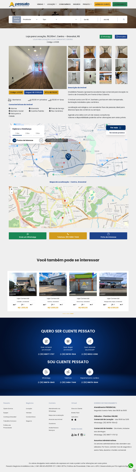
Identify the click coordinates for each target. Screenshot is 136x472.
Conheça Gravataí (9, 417)
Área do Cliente (103, 4)
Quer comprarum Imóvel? (46, 348)
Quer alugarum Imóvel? (68, 348)
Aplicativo (74, 417)
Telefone (68, 378)
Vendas (40, 4)
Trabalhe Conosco (9, 421)
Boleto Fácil (75, 413)
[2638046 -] (121, 77)
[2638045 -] (90, 52)
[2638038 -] (74, 52)
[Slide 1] (64, 313)
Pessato (86, 4)
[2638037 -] (121, 52)
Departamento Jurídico (89, 378)
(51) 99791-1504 (109, 422)
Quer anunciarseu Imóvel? (89, 348)
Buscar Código (17, 19)
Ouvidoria (52, 424)
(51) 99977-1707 (109, 435)
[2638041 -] (121, 65)
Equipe (5, 413)
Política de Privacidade (76, 466)
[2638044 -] (74, 65)
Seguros (76, 4)
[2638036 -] (106, 52)
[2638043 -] (74, 77)
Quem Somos (8, 409)
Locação (51, 4)
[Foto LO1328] (38, 67)
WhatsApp (46, 378)
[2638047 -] (106, 77)
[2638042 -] (90, 65)
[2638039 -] (90, 77)
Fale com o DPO (93, 466)
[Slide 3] (71, 313)
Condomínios (65, 4)
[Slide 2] (68, 313)
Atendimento (120, 4)
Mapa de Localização (56, 415)
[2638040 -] (106, 65)
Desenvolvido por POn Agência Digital (115, 466)
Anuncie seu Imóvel (55, 419)
